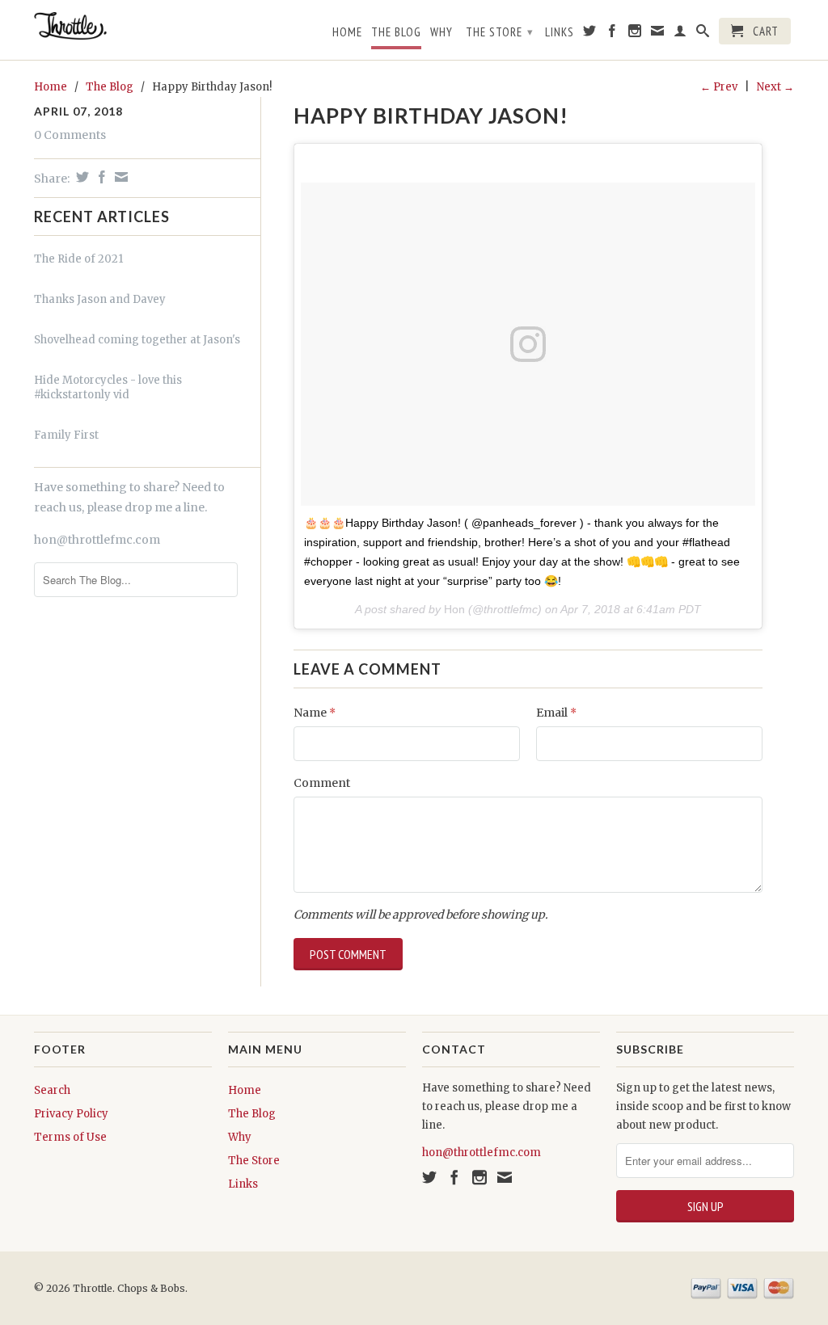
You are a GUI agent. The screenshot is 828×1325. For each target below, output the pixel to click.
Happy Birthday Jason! (431, 115)
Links (559, 32)
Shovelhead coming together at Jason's (137, 340)
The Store (500, 32)
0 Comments (70, 135)
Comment (322, 783)
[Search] (703, 34)
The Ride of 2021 (78, 259)
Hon (454, 609)
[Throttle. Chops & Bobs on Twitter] (590, 34)
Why (441, 32)
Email (556, 712)
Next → (775, 87)
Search (52, 1090)
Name (315, 712)
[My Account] (680, 34)
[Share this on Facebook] (99, 176)
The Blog (396, 32)
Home (347, 32)
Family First (66, 435)
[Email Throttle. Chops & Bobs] (658, 34)
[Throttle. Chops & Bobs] (123, 26)
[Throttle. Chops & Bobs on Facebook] (612, 34)
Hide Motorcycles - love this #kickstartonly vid (108, 387)
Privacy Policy (71, 1114)
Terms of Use (70, 1137)
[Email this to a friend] (119, 176)
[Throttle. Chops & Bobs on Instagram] (635, 34)
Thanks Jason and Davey (100, 299)
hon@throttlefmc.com (97, 539)
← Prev (718, 87)
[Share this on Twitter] (80, 176)
